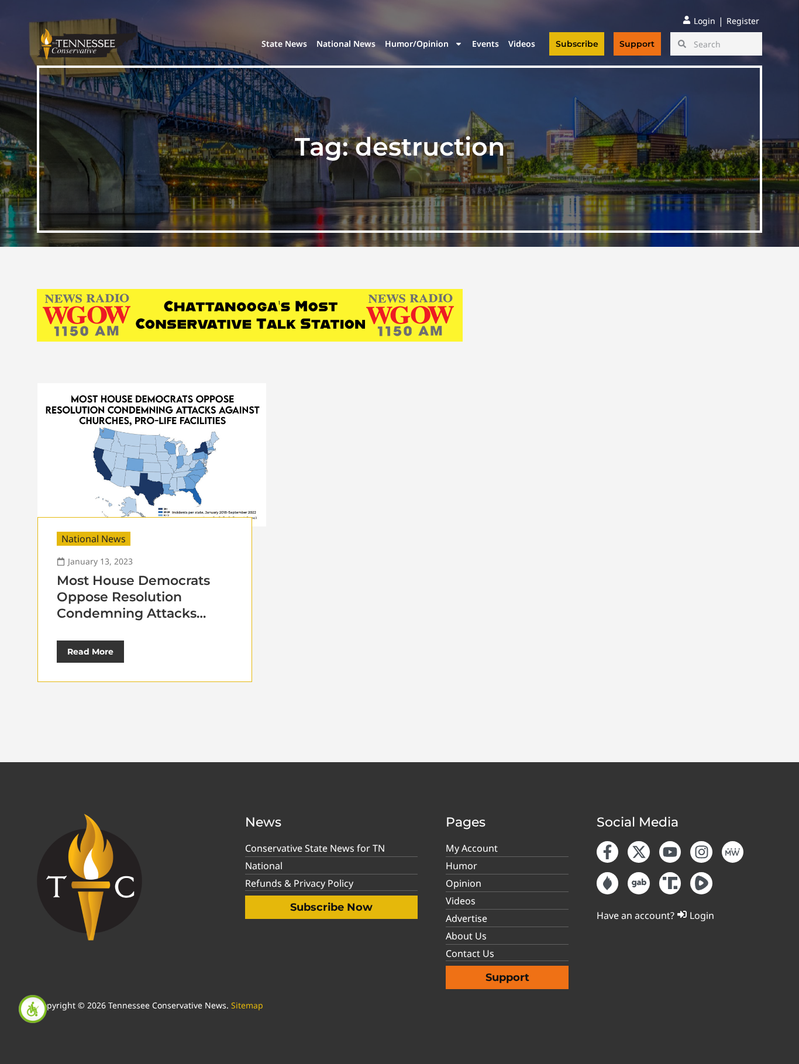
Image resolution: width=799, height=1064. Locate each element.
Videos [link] (521, 43)
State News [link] (284, 43)
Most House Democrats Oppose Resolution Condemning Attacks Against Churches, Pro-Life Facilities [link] (144, 613)
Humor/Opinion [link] (417, 43)
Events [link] (485, 43)
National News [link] (346, 43)
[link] (33, 1009)
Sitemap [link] (247, 1005)
